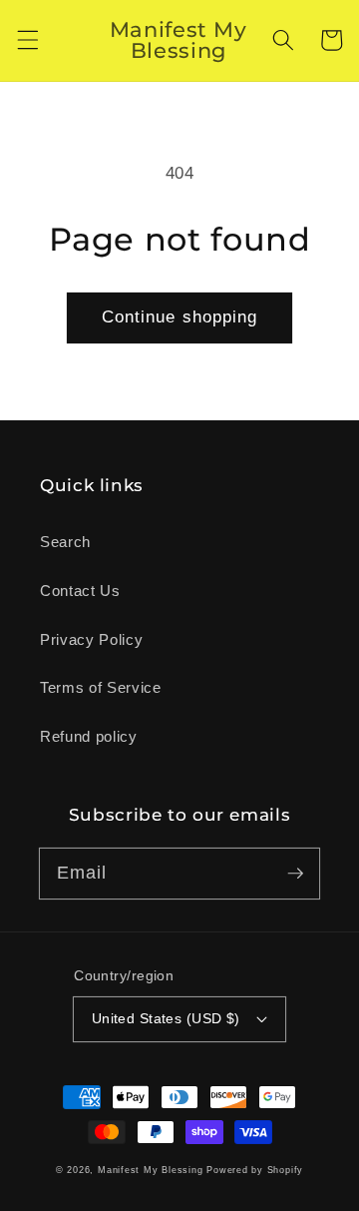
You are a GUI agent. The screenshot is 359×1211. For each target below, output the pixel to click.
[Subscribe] (295, 873)
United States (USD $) (166, 1018)
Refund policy (89, 736)
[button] (27, 40)
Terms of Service (101, 687)
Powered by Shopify (254, 1170)
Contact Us (80, 590)
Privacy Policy (91, 639)
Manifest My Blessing (150, 1170)
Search (65, 541)
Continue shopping (180, 316)
